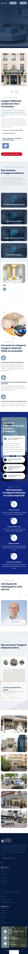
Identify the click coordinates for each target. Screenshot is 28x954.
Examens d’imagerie (14, 255)
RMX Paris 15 (8, 85)
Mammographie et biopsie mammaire (10, 892)
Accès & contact (5, 922)
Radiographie (4, 881)
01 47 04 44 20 (12, 944)
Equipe (2, 920)
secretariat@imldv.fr (14, 938)
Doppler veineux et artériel (7, 902)
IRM (2, 876)
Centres (3, 915)
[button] (8, 697)
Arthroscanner (4, 873)
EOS (2, 894)
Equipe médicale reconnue (14, 238)
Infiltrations (4, 897)
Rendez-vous (4, 913)
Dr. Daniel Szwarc (10, 621)
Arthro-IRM (3, 878)
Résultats (3, 910)
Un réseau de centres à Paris (14, 204)
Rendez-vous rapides (14, 221)
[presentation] (11, 91)
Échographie (4, 883)
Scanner (3, 871)
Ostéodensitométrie (11, 285)
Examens (3, 918)
